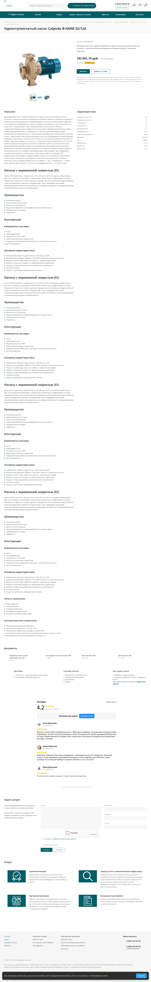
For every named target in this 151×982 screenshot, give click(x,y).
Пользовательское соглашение (72, 946)
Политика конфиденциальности (73, 942)
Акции (6, 939)
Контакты (64, 949)
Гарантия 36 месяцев (37, 871)
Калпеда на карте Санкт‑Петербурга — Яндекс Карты (76, 786)
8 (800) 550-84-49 (122, 4)
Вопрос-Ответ (38, 939)
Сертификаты (38, 946)
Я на (59, 839)
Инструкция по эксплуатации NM (58, 655)
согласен (47, 839)
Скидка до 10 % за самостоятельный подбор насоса (121, 871)
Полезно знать (66, 939)
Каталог (7, 936)
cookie (105, 976)
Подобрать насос (10, 942)
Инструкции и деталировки (111, 896)
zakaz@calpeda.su (133, 949)
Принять (141, 976)
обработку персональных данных (64, 839)
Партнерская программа (39, 896)
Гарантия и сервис (40, 936)
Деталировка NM (124, 655)
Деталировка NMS (89, 655)
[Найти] (61, 5)
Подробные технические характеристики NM (18, 656)
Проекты (7, 946)
